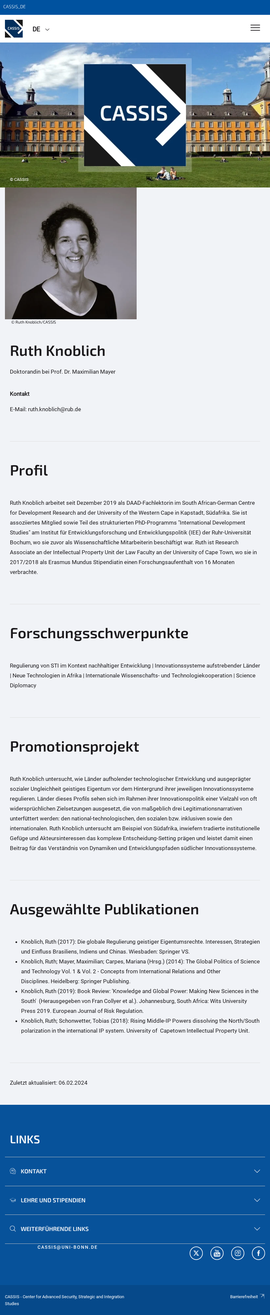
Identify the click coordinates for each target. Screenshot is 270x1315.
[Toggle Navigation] (255, 28)
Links (25, 1139)
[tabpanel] (135, 115)
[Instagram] (237, 1254)
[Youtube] (217, 1254)
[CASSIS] (14, 29)
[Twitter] (196, 1254)
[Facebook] (258, 1254)
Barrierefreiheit (244, 1296)
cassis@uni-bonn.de (68, 1247)
